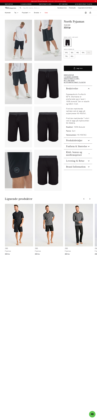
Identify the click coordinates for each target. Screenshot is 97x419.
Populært (25, 13)
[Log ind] (86, 13)
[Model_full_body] (18, 40)
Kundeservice (62, 8)
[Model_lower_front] (47, 40)
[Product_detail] (18, 170)
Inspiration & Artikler (85, 8)
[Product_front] (47, 83)
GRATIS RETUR (9, 4)
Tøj (15, 13)
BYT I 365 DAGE (63, 4)
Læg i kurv (79, 68)
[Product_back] (47, 127)
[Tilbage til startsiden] (10, 7)
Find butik (72, 8)
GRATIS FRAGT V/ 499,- (45, 4)
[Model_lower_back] (18, 83)
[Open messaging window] (92, 414)
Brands (36, 13)
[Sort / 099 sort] (67, 42)
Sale (46, 13)
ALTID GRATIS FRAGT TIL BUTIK (83, 4)
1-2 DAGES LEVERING (25, 4)
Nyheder (8, 13)
